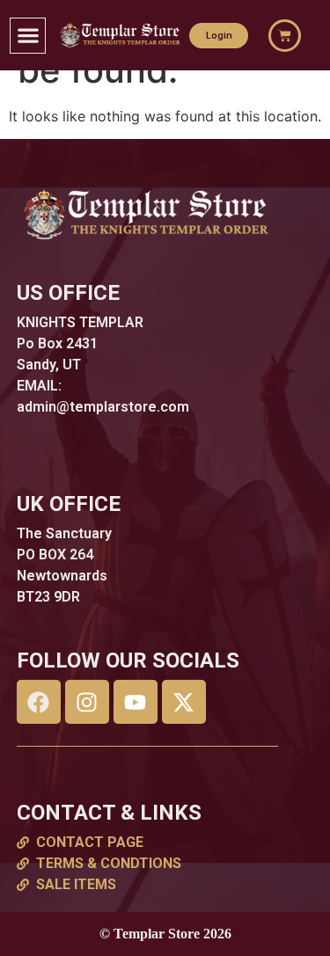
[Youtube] (136, 702)
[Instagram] (87, 702)
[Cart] (284, 35)
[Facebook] (39, 702)
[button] (28, 36)
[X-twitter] (184, 702)
